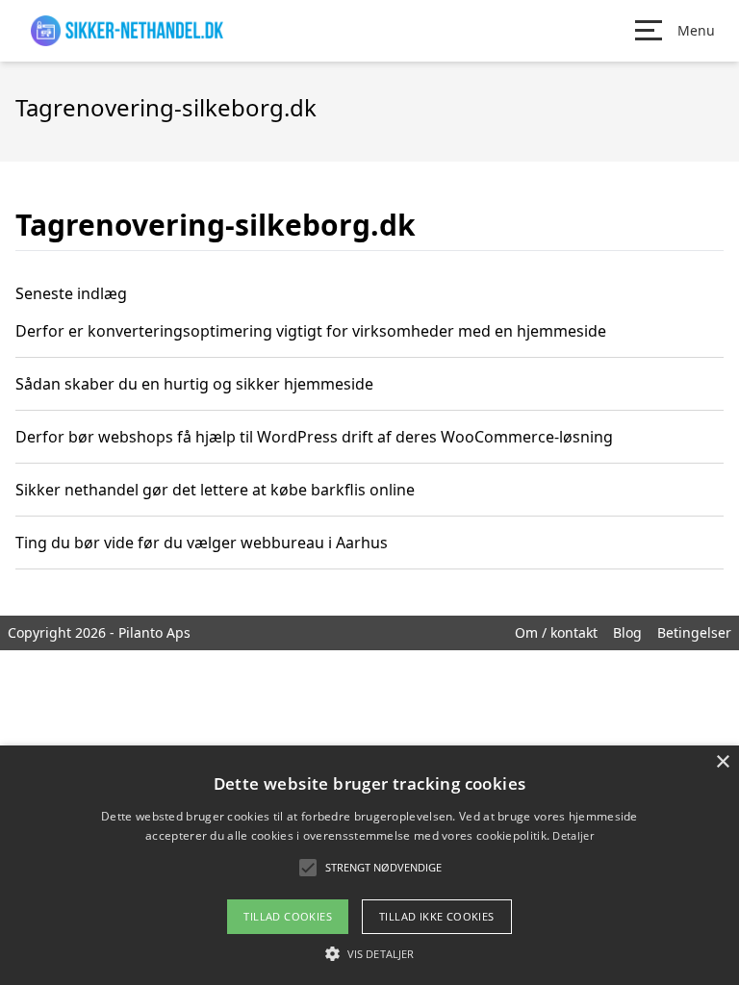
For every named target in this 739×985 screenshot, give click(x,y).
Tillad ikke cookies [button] (437, 916)
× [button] (722, 762)
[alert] (369, 865)
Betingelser (694, 632)
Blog (627, 632)
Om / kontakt (556, 632)
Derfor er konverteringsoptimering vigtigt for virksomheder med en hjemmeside (310, 330)
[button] (369, 953)
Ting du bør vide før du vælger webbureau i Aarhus (201, 542)
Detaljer (572, 835)
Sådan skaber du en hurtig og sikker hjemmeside (194, 383)
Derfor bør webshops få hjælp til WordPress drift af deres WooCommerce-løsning (314, 436)
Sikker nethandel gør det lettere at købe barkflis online (215, 489)
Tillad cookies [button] (287, 916)
